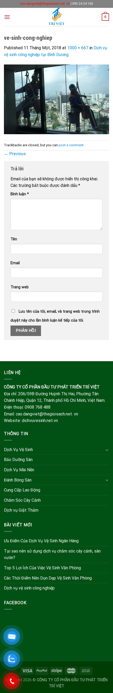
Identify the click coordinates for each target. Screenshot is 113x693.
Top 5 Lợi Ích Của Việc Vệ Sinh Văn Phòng (42, 567)
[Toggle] (107, 450)
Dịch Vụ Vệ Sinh (18, 449)
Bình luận (20, 194)
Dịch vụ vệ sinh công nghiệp (29, 588)
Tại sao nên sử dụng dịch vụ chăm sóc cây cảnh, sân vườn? (52, 554)
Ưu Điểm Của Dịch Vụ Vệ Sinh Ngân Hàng (41, 540)
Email (15, 263)
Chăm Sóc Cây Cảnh (22, 500)
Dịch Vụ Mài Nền (19, 469)
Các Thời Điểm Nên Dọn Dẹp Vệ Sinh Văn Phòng (48, 578)
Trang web (20, 287)
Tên (14, 239)
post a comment (71, 145)
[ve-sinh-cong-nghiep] (56, 98)
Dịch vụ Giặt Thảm (21, 510)
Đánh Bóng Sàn (18, 480)
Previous (15, 153)
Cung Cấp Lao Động (22, 490)
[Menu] (7, 16)
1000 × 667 (77, 47)
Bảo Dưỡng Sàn (18, 459)
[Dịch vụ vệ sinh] (56, 17)
